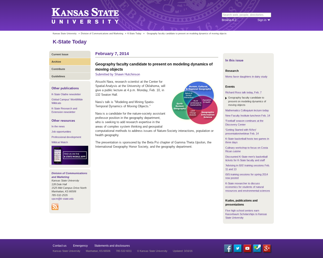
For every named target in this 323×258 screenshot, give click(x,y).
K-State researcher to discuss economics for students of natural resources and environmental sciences (247, 187)
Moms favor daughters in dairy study (246, 76)
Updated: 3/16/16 (182, 250)
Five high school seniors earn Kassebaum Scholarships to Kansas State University (246, 214)
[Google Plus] (267, 248)
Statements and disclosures (112, 245)
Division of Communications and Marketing (102, 33)
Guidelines (58, 76)
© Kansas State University (152, 250)
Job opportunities (61, 131)
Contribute (58, 69)
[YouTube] (247, 248)
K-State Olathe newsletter (66, 94)
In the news (58, 126)
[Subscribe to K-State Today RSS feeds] (55, 209)
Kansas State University (91, 15)
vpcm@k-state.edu (63, 198)
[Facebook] (228, 248)
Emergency (80, 245)
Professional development (66, 137)
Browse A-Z (229, 20)
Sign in (262, 20)
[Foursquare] (257, 248)
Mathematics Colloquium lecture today (247, 110)
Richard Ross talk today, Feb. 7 (243, 92)
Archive (56, 61)
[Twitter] (237, 248)
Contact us (59, 245)
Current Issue (60, 54)
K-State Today (134, 33)
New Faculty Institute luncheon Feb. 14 (247, 115)
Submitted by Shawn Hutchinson (117, 74)
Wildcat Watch (60, 142)
